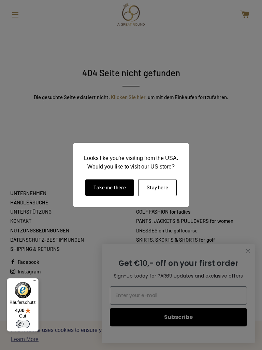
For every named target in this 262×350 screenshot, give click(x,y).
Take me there (109, 187)
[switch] (23, 324)
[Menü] (34, 282)
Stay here (157, 187)
